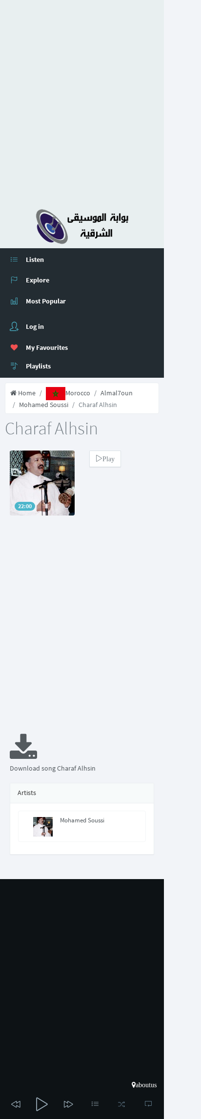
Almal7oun (116, 392)
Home (26, 392)
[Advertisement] (100, 100)
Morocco (77, 392)
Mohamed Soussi (43, 404)
